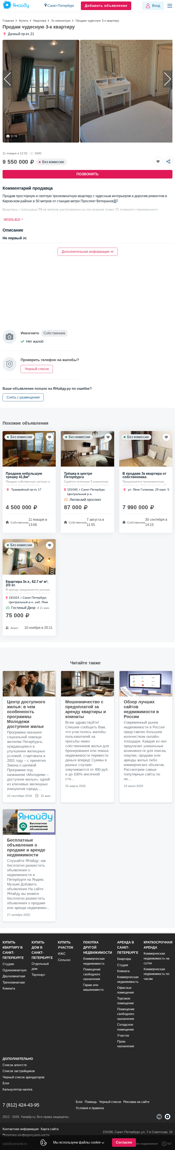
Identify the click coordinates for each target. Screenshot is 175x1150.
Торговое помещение (125, 1001)
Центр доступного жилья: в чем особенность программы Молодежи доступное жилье (26, 714)
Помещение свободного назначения (92, 974)
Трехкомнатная (14, 982)
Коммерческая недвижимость (94, 961)
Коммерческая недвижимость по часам (156, 973)
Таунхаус (38, 974)
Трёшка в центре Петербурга (78, 475)
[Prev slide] (7, 79)
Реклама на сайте (136, 1102)
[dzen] (167, 1116)
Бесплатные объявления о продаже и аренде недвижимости (26, 847)
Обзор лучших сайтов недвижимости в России (141, 709)
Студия (122, 965)
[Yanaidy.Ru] (16, 5)
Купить (23, 20)
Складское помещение (125, 1027)
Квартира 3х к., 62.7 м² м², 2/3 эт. (27, 583)
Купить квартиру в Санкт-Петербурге (13, 950)
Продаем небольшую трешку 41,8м (24, 475)
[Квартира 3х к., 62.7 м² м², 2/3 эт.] (29, 557)
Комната (9, 988)
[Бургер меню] (169, 5)
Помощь (91, 1102)
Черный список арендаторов (23, 1077)
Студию (8, 964)
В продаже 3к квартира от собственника (144, 475)
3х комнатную (61, 20)
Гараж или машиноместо (93, 987)
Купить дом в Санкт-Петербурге (42, 950)
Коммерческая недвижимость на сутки (156, 958)
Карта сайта (49, 1129)
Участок (123, 1035)
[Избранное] (158, 161)
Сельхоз (64, 960)
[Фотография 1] (41, 91)
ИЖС (62, 953)
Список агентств (15, 1065)
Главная (8, 20)
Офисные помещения (125, 990)
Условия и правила (90, 1108)
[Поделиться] (168, 161)
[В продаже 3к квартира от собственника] (145, 449)
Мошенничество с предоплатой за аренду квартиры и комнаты (85, 709)
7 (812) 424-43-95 (21, 1105)
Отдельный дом (40, 966)
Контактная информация (21, 1129)
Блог (6, 1083)
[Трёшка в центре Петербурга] (87, 449)
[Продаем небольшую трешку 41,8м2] (29, 449)
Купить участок (65, 944)
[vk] (159, 1116)
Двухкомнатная (14, 976)
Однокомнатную (14, 970)
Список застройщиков (19, 1071)
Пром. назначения (125, 1044)
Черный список (110, 1102)
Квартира (39, 20)
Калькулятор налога (17, 1089)
